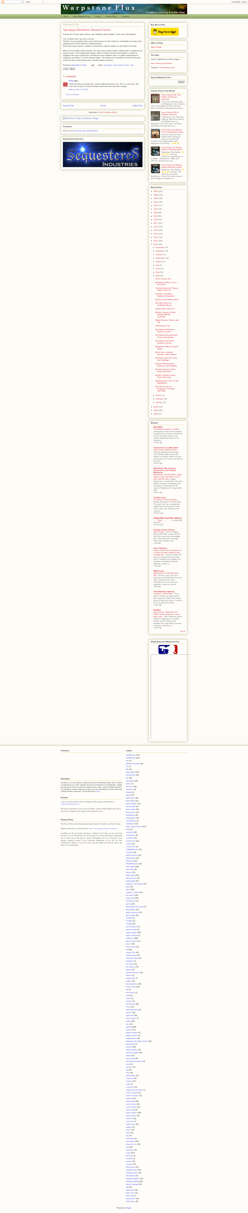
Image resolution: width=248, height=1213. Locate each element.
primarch (129, 1047)
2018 (156, 220)
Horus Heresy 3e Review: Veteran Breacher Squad (171, 166)
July (158, 265)
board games (131, 818)
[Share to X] (69, 68)
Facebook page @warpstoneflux (86, 131)
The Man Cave (159, 497)
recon (128, 1064)
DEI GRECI (158, 427)
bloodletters (130, 815)
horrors (128, 944)
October (159, 254)
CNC (127, 829)
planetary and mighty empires (137, 1041)
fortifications (130, 901)
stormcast (129, 1121)
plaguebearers (131, 1038)
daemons (129, 861)
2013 (156, 237)
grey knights (130, 915)
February (160, 399)
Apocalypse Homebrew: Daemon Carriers (165, 330)
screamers (130, 1087)
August (159, 261)
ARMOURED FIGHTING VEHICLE (167, 518)
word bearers (130, 1199)
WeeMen (157, 610)
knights (128, 981)
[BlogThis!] (66, 68)
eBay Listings (156, 47)
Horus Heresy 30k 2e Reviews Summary (170, 113)
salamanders (130, 1075)
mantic (128, 998)
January (159, 402)
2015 (156, 230)
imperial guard (131, 955)
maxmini (129, 1001)
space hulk (130, 1110)
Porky (71, 81)
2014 (156, 234)
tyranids (129, 1161)
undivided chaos (132, 1173)
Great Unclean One (163, 279)
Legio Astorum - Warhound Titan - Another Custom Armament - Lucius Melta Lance (166, 614)
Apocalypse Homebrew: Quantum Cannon (165, 342)
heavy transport (132, 935)
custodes (129, 852)
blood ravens (130, 812)
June (158, 269)
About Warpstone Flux (81, 16)
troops (128, 1153)
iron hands (130, 964)
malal (128, 995)
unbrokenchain (131, 1170)
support (128, 1127)
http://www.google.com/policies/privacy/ (103, 828)
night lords (130, 1015)
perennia (129, 1030)
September (160, 258)
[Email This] (64, 68)
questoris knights (132, 1053)
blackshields (130, 806)
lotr (127, 990)
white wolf (129, 1196)
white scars (130, 1193)
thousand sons (131, 1144)
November (160, 251)
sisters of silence (132, 1096)
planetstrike (130, 1044)
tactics (128, 1130)
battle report (130, 798)
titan (127, 1147)
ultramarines (130, 1167)
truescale (129, 1156)
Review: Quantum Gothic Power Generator (165, 376)
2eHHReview (130, 755)
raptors (128, 1056)
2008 (156, 414)
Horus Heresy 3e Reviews (161, 63)
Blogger (128, 1208)
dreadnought (130, 881)
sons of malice (131, 1107)
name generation (132, 1010)
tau (127, 1136)
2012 (156, 241)
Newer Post (68, 106)
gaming (128, 904)
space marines (131, 1113)
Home (66, 16)
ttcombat (129, 1159)
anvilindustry (130, 775)
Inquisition (130, 961)
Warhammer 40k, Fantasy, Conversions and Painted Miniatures (164, 470)
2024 (156, 198)
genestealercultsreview (134, 907)
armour (128, 784)
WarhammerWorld (132, 1181)
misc (128, 1007)
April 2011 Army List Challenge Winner (163, 304)
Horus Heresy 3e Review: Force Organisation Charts (172, 131)
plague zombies (132, 1035)
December (160, 247)
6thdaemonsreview (133, 764)
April (158, 276)
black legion (130, 801)
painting (129, 1027)
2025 (156, 195)
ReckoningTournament (134, 1061)
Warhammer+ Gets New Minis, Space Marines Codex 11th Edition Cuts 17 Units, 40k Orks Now (167, 477)
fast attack (130, 895)
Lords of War (130, 987)
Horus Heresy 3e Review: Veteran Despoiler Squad (171, 148)
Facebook (125, 16)
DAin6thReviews (132, 864)
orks (127, 1024)
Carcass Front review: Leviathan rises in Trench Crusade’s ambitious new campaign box (167, 552)
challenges (130, 824)
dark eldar (129, 869)
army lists (129, 787)
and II (173, 67)
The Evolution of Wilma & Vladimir (166, 429)
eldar (128, 887)
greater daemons (132, 912)
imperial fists (130, 952)
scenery (129, 1081)
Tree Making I (164, 67)
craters (128, 844)
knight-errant (130, 978)
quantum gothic (131, 1050)
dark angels (130, 867)
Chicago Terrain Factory (164, 530)
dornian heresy (131, 878)
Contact (98, 16)
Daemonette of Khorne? (165, 309)
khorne (128, 970)
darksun (129, 872)
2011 (156, 244)
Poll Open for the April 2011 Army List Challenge (166, 336)
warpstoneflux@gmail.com (70, 804)
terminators (130, 1141)
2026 (156, 191)
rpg (127, 1070)
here (98, 791)
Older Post (137, 106)
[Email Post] (92, 65)
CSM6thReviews (132, 849)
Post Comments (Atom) (108, 112)
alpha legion (130, 772)
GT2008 (129, 921)
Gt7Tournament (131, 927)
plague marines (131, 1033)
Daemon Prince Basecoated (166, 299)
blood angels (130, 809)
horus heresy (131, 947)
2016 (156, 227)
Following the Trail (162, 326)
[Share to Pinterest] (74, 68)
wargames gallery (132, 1179)
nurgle (128, 1021)
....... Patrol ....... (160, 520)
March (158, 395)
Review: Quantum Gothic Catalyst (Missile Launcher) (165, 314)
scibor (128, 1084)
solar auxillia (130, 1101)
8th (127, 769)
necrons (129, 1013)
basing (128, 795)
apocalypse (108, 65)
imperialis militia (132, 958)
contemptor (130, 838)
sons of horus (131, 1104)
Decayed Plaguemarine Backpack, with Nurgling (166, 365)
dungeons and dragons (134, 884)
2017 (156, 223)
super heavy (130, 1124)
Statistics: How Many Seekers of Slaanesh (164, 295)
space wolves (131, 1116)
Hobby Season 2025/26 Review (165, 450)
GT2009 (129, 924)
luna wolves (130, 992)
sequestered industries (134, 1090)
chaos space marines (121, 65)
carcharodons (131, 821)
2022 (156, 205)
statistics (129, 1118)
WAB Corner (158, 571)
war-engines (130, 1176)
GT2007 (129, 918)
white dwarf (130, 1190)
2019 (156, 216)
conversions (130, 841)
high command (131, 941)
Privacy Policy (111, 16)
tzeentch (129, 1164)
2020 (156, 213)
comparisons (130, 835)
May (158, 272)
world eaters (130, 1201)
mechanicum (130, 1004)
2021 (156, 209)
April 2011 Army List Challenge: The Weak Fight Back (165, 388)
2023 (156, 202)
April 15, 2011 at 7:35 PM (78, 90)
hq (127, 950)
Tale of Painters (160, 548)
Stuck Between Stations (164, 592)
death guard (130, 875)
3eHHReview (130, 758)
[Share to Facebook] (71, 68)
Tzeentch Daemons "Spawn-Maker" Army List (167, 289)
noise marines (131, 1018)
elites (128, 889)
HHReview (130, 938)
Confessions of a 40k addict (165, 448)
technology (130, 1138)
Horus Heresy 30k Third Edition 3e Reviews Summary (171, 97)
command (129, 832)
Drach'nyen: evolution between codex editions (165, 353)
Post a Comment (72, 94)
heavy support (131, 932)
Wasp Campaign (132, 1184)
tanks (128, 1133)
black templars (131, 804)
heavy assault (131, 930)
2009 (156, 410)
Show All (182, 631)
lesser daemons (132, 984)
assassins (130, 789)
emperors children (132, 892)
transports (129, 1150)
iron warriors (130, 967)
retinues (129, 1067)
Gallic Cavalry (158, 532)
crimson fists (131, 847)
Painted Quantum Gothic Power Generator (165, 370)
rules (132, 65)
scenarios (129, 1078)
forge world (130, 898)
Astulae (129, 792)
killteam (129, 975)
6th (127, 761)
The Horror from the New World (165, 500)
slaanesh (129, 1098)
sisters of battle (132, 1093)
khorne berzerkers (132, 973)
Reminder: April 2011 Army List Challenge (166, 359)
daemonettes (131, 858)
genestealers (130, 910)
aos (127, 778)
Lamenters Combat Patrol (163, 594)
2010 (156, 407)
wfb (127, 1187)
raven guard (130, 1058)
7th (127, 766)
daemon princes (132, 855)
